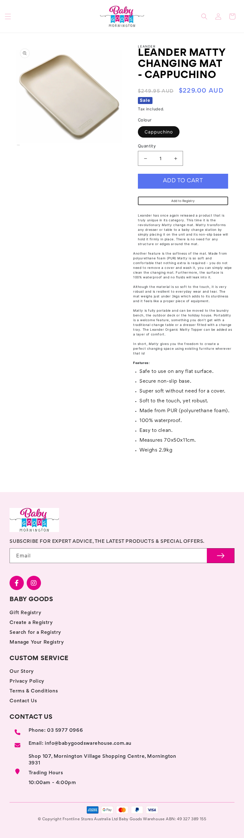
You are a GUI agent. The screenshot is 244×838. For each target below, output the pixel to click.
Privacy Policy (27, 681)
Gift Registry (25, 613)
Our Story (22, 671)
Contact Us (23, 701)
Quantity (147, 145)
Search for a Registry (35, 632)
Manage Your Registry (37, 642)
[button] (8, 16)
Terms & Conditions (34, 691)
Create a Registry (31, 622)
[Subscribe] (220, 555)
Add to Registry (183, 201)
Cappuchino (159, 131)
